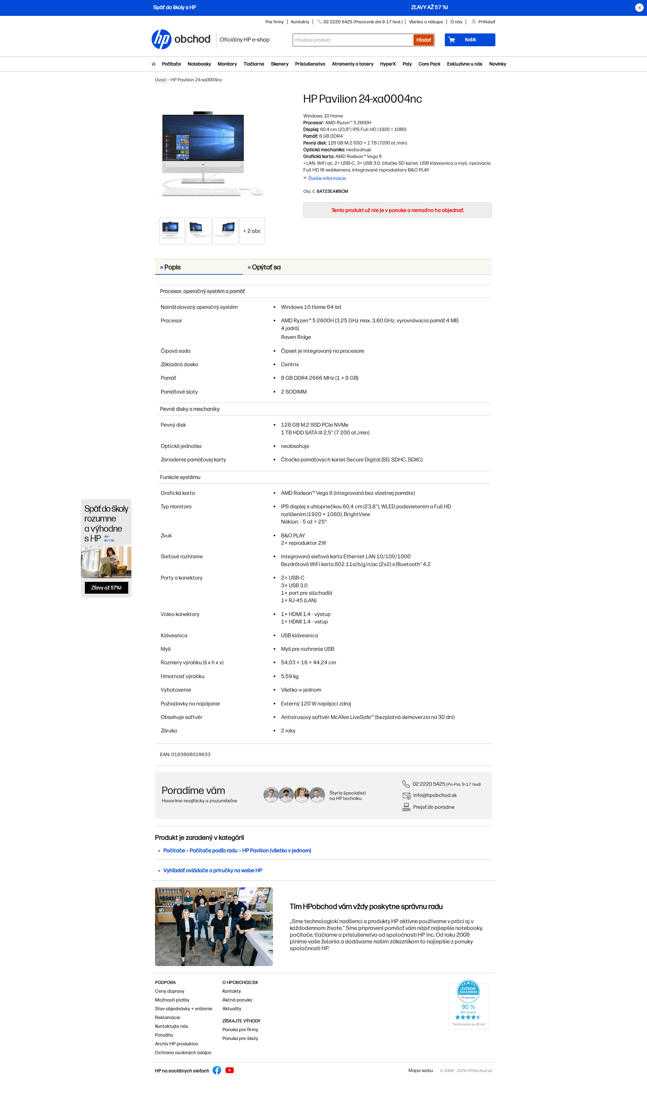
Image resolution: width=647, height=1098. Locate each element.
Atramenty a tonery (352, 64)
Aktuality (231, 1009)
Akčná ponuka (237, 1000)
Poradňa (164, 1035)
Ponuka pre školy (240, 1038)
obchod (193, 37)
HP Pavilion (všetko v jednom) (276, 850)
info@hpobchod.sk (435, 795)
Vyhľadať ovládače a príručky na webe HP (212, 870)
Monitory (227, 64)
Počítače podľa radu (214, 850)
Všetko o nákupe (426, 21)
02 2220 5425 (429, 784)
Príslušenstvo (310, 64)
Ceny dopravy (169, 991)
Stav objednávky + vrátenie (183, 1009)
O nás (456, 21)
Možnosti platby (172, 1000)
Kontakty (300, 21)
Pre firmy (275, 21)
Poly (407, 64)
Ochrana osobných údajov (183, 1052)
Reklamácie (167, 1017)
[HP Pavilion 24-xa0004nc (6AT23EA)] (212, 154)
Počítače (171, 64)
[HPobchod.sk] (162, 40)
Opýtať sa (264, 267)
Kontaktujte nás (171, 1026)
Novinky (497, 64)
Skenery (279, 64)
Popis (170, 267)
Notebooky (199, 64)
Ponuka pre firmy (240, 1030)
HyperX (388, 64)
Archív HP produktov (176, 1044)
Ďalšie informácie (327, 178)
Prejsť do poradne (434, 807)
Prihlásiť (487, 21)
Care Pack (429, 64)
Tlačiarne (254, 64)
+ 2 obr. (252, 230)
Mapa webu (420, 1070)
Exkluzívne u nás (465, 64)
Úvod (160, 80)
